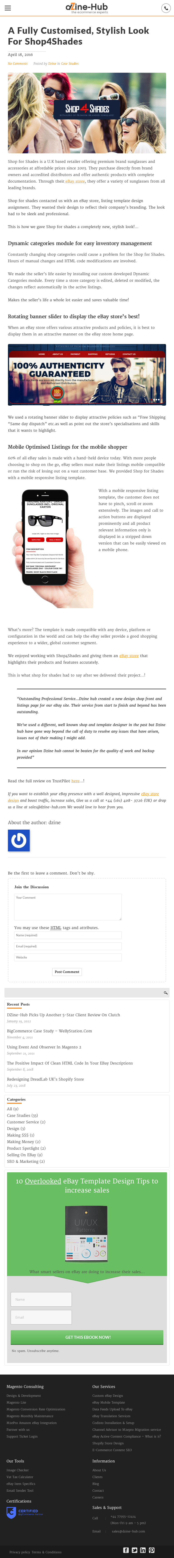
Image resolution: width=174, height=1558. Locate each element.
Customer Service (23, 1122)
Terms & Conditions (47, 1552)
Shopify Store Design (108, 1443)
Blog (95, 1484)
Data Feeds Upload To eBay (112, 1409)
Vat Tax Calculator (20, 1477)
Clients (97, 1477)
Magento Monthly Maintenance (30, 1416)
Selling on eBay (21, 1155)
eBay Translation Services (111, 1416)
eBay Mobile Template (108, 1402)
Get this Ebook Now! (88, 1337)
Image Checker (18, 1470)
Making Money (20, 1142)
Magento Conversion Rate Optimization (36, 1409)
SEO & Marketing (22, 1161)
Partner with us (18, 1430)
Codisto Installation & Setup (113, 1423)
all (9, 1109)
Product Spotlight (23, 1148)
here (75, 781)
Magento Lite (16, 1402)
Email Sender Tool (20, 1491)
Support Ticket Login (22, 1436)
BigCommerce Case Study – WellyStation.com (49, 1031)
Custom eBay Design (107, 1396)
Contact (98, 1491)
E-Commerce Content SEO (112, 1450)
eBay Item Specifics (21, 1484)
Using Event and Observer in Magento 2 (44, 1047)
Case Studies (70, 64)
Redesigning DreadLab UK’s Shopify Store (45, 1079)
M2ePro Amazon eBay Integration (32, 1423)
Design (13, 1129)
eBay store (74, 181)
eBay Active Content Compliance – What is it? (126, 1436)
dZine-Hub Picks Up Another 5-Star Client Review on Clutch (63, 1015)
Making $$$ (18, 1135)
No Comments (18, 64)
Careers (98, 1497)
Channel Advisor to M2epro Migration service (126, 1430)
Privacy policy (20, 1552)
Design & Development (24, 1396)
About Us (99, 1470)
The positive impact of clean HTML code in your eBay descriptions (70, 1063)
